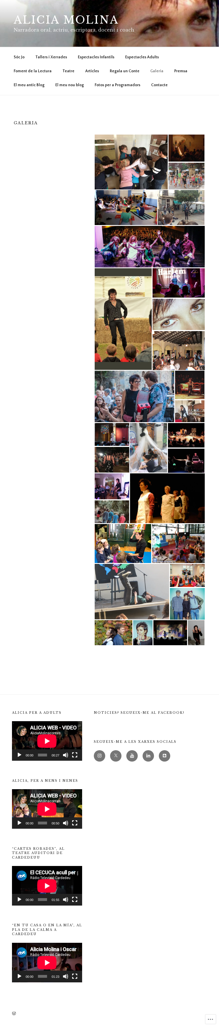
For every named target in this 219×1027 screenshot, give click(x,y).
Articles (92, 71)
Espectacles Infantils (96, 57)
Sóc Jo (19, 57)
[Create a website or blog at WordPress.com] (14, 1014)
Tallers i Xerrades (51, 57)
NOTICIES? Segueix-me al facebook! (139, 713)
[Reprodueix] (19, 755)
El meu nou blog (69, 85)
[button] (131, 162)
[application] (47, 741)
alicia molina (66, 20)
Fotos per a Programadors (117, 85)
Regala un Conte (124, 71)
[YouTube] (132, 756)
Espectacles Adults (142, 57)
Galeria (156, 71)
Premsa (180, 71)
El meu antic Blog (29, 85)
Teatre (68, 71)
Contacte (159, 85)
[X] (115, 756)
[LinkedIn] (148, 756)
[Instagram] (99, 756)
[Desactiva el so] (65, 755)
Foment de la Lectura (33, 71)
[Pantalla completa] (75, 755)
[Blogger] (164, 756)
